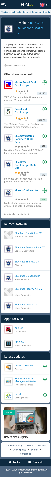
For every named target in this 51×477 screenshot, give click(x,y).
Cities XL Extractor (24, 365)
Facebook (37, 462)
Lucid (18, 394)
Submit (34, 449)
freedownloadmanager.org (31, 469)
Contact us (25, 453)
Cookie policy (19, 449)
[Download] (45, 366)
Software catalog (14, 445)
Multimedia (16, 12)
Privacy (42, 445)
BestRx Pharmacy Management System (26, 380)
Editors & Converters (32, 12)
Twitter (16, 462)
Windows (5, 12)
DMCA (30, 445)
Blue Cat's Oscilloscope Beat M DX (29, 28)
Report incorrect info (16, 65)
